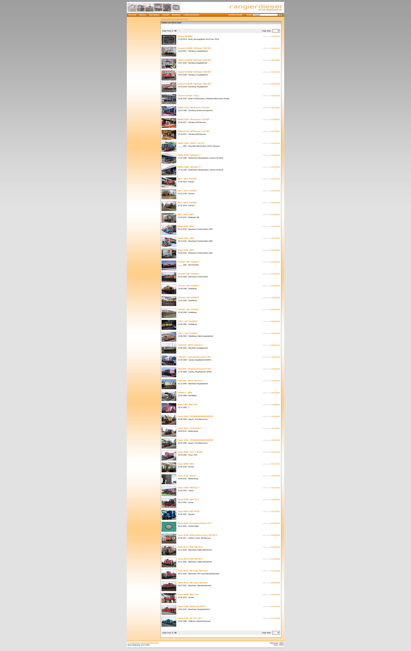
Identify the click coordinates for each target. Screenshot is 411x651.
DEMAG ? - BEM (185, 393)
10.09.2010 (275, 298)
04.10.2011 (275, 452)
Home (163, 19)
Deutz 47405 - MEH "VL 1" (189, 488)
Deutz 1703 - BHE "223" (188, 404)
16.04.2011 (275, 393)
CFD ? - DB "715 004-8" (187, 321)
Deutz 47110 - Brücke (187, 476)
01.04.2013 (275, 214)
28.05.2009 (275, 583)
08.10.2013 (275, 464)
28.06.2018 (275, 203)
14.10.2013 (275, 179)
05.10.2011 (275, 167)
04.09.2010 (275, 321)
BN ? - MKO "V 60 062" (187, 179)
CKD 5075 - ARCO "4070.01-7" (190, 345)
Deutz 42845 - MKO (186, 464)
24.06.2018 (275, 84)
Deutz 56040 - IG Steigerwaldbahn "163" (195, 523)
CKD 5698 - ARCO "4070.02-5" (190, 381)
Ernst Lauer (183, 19)
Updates (142, 15)
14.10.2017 (275, 488)
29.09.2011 (275, 107)
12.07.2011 (275, 511)
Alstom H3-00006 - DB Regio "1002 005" (194, 48)
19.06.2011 (275, 381)
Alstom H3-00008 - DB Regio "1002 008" (194, 60)
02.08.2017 (275, 48)
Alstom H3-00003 (185, 36)
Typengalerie (154, 15)
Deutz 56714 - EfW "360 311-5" (190, 547)
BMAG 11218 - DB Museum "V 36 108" (194, 107)
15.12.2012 (275, 238)
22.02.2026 (275, 523)
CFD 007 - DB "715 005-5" (188, 262)
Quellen (150, 643)
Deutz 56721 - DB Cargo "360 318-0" (193, 571)
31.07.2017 (275, 131)
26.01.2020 (275, 60)
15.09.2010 (275, 333)
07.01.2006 (275, 618)
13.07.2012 (275, 428)
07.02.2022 (275, 606)
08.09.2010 (275, 286)
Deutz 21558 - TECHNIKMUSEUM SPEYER (195, 416)
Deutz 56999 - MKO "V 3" (188, 594)
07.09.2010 (275, 274)
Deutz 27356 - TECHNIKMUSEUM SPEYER (195, 440)
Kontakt (165, 15)
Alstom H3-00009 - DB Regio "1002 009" (194, 84)
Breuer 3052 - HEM (185, 226)
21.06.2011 (275, 369)
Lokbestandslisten (191, 15)
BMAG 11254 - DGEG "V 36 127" (191, 143)
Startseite (132, 15)
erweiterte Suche (235, 15)
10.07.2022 (275, 499)
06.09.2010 (275, 309)
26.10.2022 (275, 416)
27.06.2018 (275, 191)
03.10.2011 (275, 155)
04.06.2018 (275, 535)
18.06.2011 (275, 357)
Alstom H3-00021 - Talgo (188, 96)
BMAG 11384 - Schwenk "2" (189, 155)
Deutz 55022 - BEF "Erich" (189, 511)
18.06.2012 (275, 476)
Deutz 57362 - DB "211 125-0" (190, 618)
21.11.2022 (275, 440)
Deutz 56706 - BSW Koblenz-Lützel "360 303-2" (197, 535)
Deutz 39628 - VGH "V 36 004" (190, 452)
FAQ (156, 643)
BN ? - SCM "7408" (186, 214)
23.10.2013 (275, 594)
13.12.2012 (275, 143)
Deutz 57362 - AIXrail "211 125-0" (191, 606)
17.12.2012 (275, 226)
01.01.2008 (275, 547)
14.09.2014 (275, 36)
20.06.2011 (275, 345)
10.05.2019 (275, 96)
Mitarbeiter (176, 15)
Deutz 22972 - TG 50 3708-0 (189, 428)
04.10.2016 (275, 250)
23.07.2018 (275, 72)
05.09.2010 (275, 262)
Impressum (140, 643)
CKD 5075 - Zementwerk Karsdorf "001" (194, 357)
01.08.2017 (275, 119)
